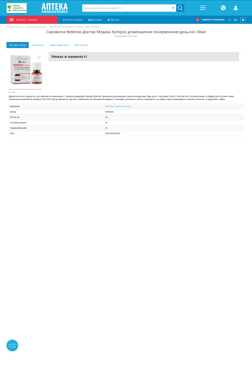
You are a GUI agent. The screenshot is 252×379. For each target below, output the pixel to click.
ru (229, 19)
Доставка (96, 19)
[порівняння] (39, 57)
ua (235, 19)
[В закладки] (39, 63)
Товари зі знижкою (213, 19)
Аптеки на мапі (73, 19)
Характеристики (59, 45)
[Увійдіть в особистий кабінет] (235, 8)
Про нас (114, 19)
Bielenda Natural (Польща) (118, 106)
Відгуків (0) (81, 45)
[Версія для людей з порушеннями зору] (243, 19)
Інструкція (38, 45)
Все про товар (17, 45)
